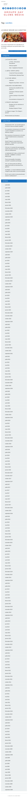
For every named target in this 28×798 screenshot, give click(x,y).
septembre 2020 (9, 388)
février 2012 (8, 670)
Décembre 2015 (9, 539)
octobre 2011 (8, 682)
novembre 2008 (8, 783)
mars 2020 (7, 405)
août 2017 (7, 484)
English (5, 4)
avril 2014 (7, 594)
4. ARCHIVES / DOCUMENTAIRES (13, 85)
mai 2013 (7, 626)
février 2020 (8, 408)
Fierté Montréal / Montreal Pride (16, 75)
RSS (20, 8)
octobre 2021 (8, 350)
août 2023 (7, 289)
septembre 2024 (9, 251)
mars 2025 (7, 234)
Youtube (15, 8)
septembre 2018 (9, 446)
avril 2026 (7, 196)
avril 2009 (7, 769)
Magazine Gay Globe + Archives (16, 82)
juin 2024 (7, 260)
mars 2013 (7, 632)
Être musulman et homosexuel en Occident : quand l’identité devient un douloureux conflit (15, 137)
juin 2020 (7, 397)
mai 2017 (7, 493)
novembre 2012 (8, 644)
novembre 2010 (8, 714)
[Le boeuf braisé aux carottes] (13, 41)
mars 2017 (7, 499)
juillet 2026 (7, 187)
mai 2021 (7, 365)
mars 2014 (7, 597)
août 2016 (7, 516)
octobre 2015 (8, 545)
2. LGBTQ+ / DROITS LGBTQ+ (12, 70)
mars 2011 (7, 702)
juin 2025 (7, 225)
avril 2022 (7, 336)
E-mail (23, 8)
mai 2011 (7, 696)
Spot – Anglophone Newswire (16, 67)
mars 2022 (7, 339)
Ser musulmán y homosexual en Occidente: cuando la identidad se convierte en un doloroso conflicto (15, 131)
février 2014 (8, 600)
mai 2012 (7, 661)
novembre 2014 (8, 574)
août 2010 (7, 722)
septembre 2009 (9, 754)
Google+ (8, 8)
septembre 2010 (9, 719)
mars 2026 (7, 199)
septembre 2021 (9, 353)
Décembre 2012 (9, 641)
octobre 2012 (8, 647)
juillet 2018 (7, 452)
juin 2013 (7, 624)
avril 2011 (7, 699)
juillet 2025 (7, 222)
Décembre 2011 (9, 676)
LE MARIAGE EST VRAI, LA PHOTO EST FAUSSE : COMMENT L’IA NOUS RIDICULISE (15, 155)
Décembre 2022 (9, 312)
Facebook (3, 8)
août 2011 (7, 687)
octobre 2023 (8, 283)
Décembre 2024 (9, 243)
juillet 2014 (7, 586)
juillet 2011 (7, 690)
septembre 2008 (9, 789)
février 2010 (8, 740)
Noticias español (13, 65)
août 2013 (7, 618)
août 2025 (7, 219)
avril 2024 (7, 266)
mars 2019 (7, 429)
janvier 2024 (8, 275)
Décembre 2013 (9, 606)
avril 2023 (7, 301)
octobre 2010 (8, 717)
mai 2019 (7, 423)
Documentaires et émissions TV (16, 99)
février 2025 (8, 237)
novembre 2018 (8, 440)
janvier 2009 (8, 778)
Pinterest (10, 8)
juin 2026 (7, 190)
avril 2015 (7, 560)
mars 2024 (7, 269)
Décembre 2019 (9, 411)
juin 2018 (7, 455)
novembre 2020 (8, 382)
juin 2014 (7, 589)
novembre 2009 (8, 749)
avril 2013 (7, 629)
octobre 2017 (8, 478)
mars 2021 (7, 371)
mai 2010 (7, 731)
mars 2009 (7, 772)
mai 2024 (7, 263)
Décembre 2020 (9, 379)
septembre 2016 (9, 513)
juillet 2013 (7, 621)
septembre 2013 (9, 615)
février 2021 (8, 373)
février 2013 (8, 635)
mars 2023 (7, 304)
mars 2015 (7, 562)
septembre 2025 (9, 216)
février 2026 (8, 202)
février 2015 (8, 565)
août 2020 (7, 391)
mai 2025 (7, 228)
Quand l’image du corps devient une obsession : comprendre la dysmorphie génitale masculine (14, 143)
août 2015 (7, 548)
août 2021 (7, 356)
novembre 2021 (8, 347)
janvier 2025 (8, 240)
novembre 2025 (8, 211)
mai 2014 (7, 592)
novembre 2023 (8, 280)
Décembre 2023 (9, 278)
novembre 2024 (8, 246)
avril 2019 (7, 426)
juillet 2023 (7, 292)
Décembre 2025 (9, 208)
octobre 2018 (8, 443)
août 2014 (7, 583)
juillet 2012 (7, 656)
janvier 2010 (8, 743)
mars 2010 (7, 737)
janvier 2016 (8, 536)
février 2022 (8, 341)
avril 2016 (7, 528)
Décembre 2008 (9, 781)
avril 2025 (7, 231)
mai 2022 (7, 333)
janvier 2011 (8, 708)
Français (6, 3)
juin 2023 (7, 295)
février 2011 (8, 705)
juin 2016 (7, 522)
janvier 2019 (8, 435)
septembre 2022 (9, 321)
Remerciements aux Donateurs (12, 115)
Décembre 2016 (9, 507)
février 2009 (8, 775)
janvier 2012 (8, 673)
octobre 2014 (8, 577)
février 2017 (8, 501)
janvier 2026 (8, 205)
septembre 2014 (9, 580)
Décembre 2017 (9, 472)
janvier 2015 (8, 568)
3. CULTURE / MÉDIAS (10, 78)
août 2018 (7, 449)
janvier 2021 (8, 376)
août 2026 (7, 184)
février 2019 (8, 432)
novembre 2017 (8, 475)
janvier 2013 (8, 638)
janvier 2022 (8, 344)
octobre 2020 (8, 385)
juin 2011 (7, 693)
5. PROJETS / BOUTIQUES (11, 102)
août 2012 (7, 653)
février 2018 (8, 467)
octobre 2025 (8, 214)
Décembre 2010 (9, 711)
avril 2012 (7, 664)
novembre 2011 (8, 679)
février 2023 (8, 307)
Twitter (6, 8)
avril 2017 (7, 496)
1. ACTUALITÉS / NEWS (11, 59)
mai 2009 (7, 766)
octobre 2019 (8, 414)
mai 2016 (7, 525)
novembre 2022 (8, 315)
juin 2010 (7, 728)
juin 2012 (7, 658)
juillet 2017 (7, 487)
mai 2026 (7, 193)
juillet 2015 (7, 551)
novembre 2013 (8, 609)
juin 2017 (7, 490)
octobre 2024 (8, 248)
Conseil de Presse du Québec (16, 73)
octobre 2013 (8, 612)
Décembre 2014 (9, 571)
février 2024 (8, 272)
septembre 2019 (9, 417)
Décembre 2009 (9, 746)
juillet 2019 (7, 420)
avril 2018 (7, 461)
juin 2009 (7, 763)
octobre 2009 (8, 751)
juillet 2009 (7, 760)
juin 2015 (7, 554)
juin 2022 (7, 330)
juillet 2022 (7, 327)
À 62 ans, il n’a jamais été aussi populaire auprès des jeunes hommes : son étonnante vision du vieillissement (15, 149)
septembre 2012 (9, 650)
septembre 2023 (9, 286)
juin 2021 (7, 362)
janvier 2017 (8, 504)
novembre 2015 (8, 542)
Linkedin (13, 8)
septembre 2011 (9, 685)
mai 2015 (7, 557)
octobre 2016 (8, 510)
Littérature (11, 80)
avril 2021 (7, 368)
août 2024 (7, 254)
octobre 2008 (8, 786)
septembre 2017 (9, 481)
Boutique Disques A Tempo (15, 108)
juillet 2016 (7, 519)
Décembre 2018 (9, 437)
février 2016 (8, 533)
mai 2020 (7, 400)
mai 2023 (7, 298)
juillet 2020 (7, 394)
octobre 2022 (8, 318)
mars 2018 (7, 464)
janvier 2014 (8, 603)
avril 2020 (7, 403)
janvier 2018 (8, 469)
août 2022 (7, 324)
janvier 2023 (8, 310)
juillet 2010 (7, 725)
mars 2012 (7, 667)
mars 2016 (7, 530)
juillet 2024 (7, 257)
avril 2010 (7, 734)
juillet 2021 (7, 359)
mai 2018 (7, 458)
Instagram (18, 8)
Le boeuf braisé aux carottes (13, 30)
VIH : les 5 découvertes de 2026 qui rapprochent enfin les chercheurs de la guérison (14, 165)
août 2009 (7, 757)
